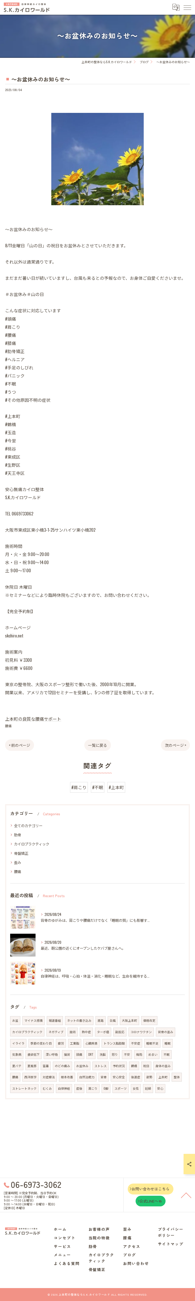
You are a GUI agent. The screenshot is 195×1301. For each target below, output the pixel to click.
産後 (79, 1088)
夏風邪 (32, 1066)
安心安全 (119, 1077)
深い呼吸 (52, 1054)
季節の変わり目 (41, 1043)
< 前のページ (19, 745)
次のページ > (175, 745)
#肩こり (79, 787)
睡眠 (168, 1043)
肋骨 (17, 834)
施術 (73, 1032)
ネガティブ (55, 1032)
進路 (101, 1020)
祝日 (146, 1066)
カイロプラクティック (31, 843)
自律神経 (64, 1088)
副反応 (119, 1032)
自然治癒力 (86, 1077)
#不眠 (97, 787)
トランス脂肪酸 (114, 1043)
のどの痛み (62, 1066)
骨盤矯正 (21, 853)
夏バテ (16, 1066)
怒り (115, 1054)
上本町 (163, 1077)
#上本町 (116, 787)
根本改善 (67, 1077)
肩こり (93, 1088)
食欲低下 (33, 1054)
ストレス (100, 1066)
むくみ (47, 1088)
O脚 (106, 1088)
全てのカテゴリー (28, 825)
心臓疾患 (91, 1043)
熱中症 (86, 1032)
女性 (136, 1088)
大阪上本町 (129, 1020)
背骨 (104, 1077)
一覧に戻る (97, 745)
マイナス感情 (33, 1020)
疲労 (61, 1043)
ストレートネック (24, 1088)
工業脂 (74, 1043)
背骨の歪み (165, 1032)
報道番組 (55, 1020)
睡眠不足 (152, 1043)
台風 (113, 1020)
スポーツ (121, 1088)
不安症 (135, 1043)
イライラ (18, 1043)
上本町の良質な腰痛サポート (33, 719)
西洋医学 (30, 1077)
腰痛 (8, 725)
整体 (177, 1077)
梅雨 (139, 1054)
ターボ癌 (103, 1032)
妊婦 (148, 1088)
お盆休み (82, 1066)
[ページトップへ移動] (186, 1195)
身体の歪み (163, 1066)
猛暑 (46, 1066)
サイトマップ (171, 1243)
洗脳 (103, 1054)
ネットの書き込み (79, 1020)
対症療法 (49, 1077)
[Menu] (187, 7)
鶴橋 (134, 1066)
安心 (160, 1088)
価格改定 (149, 1020)
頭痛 (79, 1054)
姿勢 (149, 1077)
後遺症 (135, 1077)
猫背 (67, 1054)
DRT (90, 1054)
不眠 (167, 1054)
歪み (17, 862)
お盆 (15, 1020)
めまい (152, 1054)
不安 (127, 1054)
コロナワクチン (141, 1032)
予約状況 (119, 1066)
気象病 (16, 1054)
